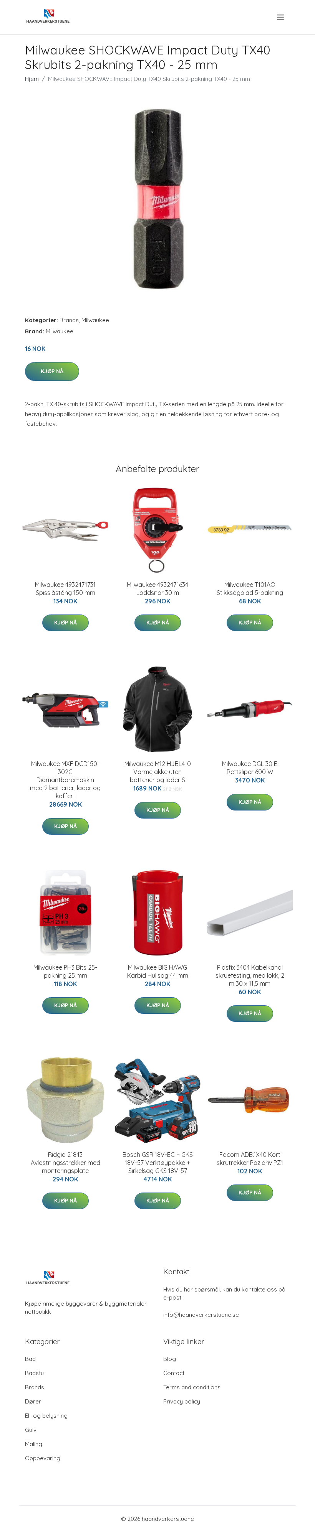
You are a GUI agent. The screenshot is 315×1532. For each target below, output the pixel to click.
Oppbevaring (42, 1458)
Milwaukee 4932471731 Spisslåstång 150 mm (65, 588)
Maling (33, 1444)
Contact (173, 1373)
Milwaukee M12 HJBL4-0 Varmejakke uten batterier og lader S (157, 772)
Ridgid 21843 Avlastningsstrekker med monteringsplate (65, 1163)
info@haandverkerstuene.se (201, 1314)
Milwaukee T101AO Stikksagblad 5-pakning (250, 588)
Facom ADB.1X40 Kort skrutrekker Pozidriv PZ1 (250, 1158)
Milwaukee (95, 320)
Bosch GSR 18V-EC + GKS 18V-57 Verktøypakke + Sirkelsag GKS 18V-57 (158, 1163)
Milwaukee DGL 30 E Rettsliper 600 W (249, 768)
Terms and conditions (191, 1387)
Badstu (34, 1373)
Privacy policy (181, 1401)
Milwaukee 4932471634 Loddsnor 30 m (157, 588)
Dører (33, 1401)
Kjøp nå (52, 371)
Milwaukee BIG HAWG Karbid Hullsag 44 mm (157, 971)
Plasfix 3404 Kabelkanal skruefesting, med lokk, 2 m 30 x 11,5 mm (250, 975)
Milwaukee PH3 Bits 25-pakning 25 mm (65, 971)
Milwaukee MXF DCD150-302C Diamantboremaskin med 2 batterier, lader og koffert (65, 780)
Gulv (30, 1429)
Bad (30, 1358)
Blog (169, 1358)
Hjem (32, 78)
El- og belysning (46, 1415)
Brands (69, 320)
